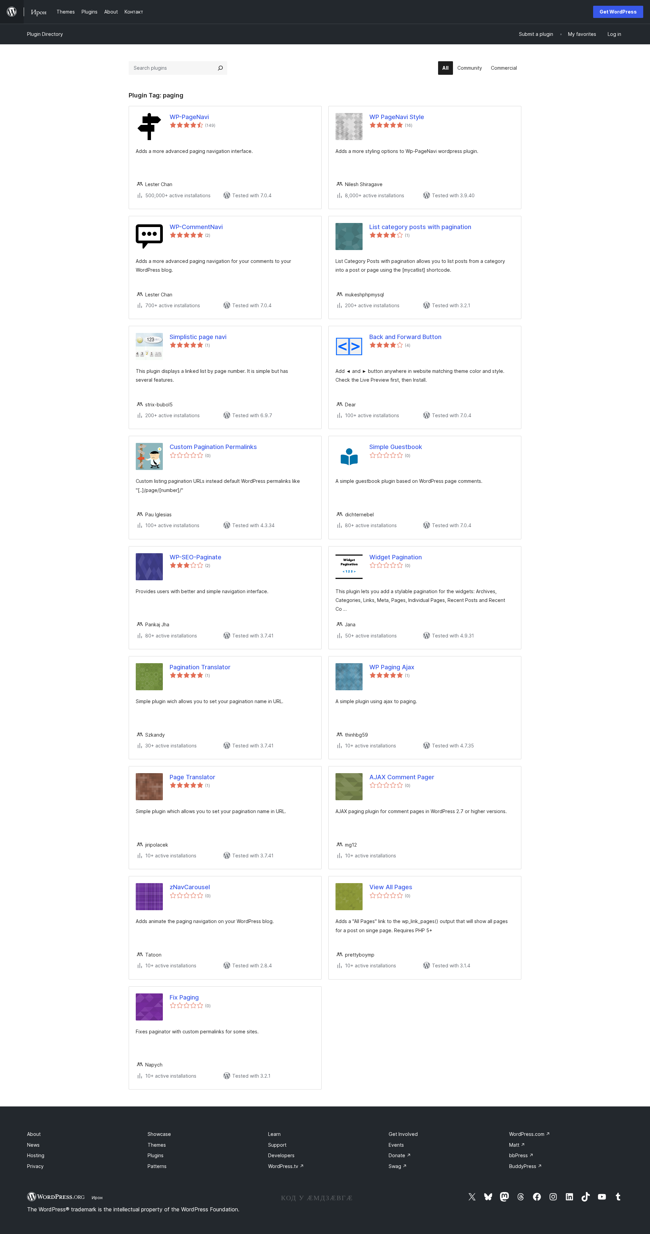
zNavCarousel (190, 887)
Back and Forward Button (405, 336)
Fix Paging (184, 997)
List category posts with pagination (420, 226)
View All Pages (390, 887)
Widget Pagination (395, 557)
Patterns (157, 1166)
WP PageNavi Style (396, 116)
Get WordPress (618, 12)
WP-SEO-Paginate (195, 557)
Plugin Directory (45, 34)
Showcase (159, 1134)
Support (277, 1145)
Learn (274, 1134)
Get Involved (403, 1134)
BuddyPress (525, 1166)
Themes (157, 1145)
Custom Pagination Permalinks (213, 446)
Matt (517, 1145)
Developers (281, 1155)
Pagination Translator (200, 667)
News (33, 1145)
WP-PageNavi (189, 116)
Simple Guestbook (395, 446)
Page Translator (192, 777)
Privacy (35, 1166)
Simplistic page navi (198, 336)
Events (396, 1145)
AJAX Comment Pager (401, 777)
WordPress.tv (286, 1166)
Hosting (35, 1155)
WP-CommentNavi (196, 226)
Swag (398, 1166)
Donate (400, 1155)
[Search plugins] (220, 68)
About (34, 1134)
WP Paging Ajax (391, 667)
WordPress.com (529, 1134)
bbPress (521, 1155)
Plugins (156, 1155)
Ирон (97, 1197)
